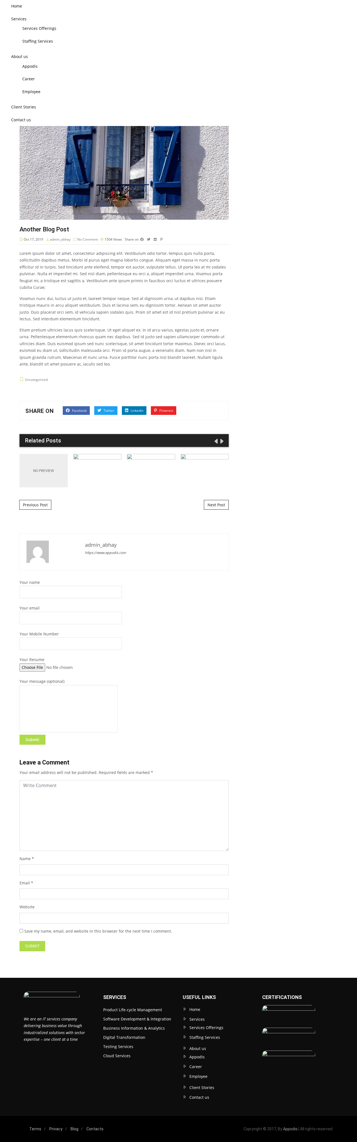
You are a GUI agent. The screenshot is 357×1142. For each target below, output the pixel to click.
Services (18, 18)
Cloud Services (117, 1055)
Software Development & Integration (137, 1019)
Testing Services (118, 1046)
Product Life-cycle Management (132, 1009)
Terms (35, 1129)
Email (25, 882)
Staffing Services (37, 41)
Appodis (30, 66)
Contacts (94, 1129)
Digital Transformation (124, 1037)
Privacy (55, 1129)
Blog (74, 1129)
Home (16, 6)
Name (25, 858)
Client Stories (23, 107)
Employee (31, 91)
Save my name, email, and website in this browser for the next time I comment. (98, 931)
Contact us (21, 119)
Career (28, 78)
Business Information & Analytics (134, 1028)
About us (19, 56)
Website (27, 906)
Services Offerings (39, 28)
